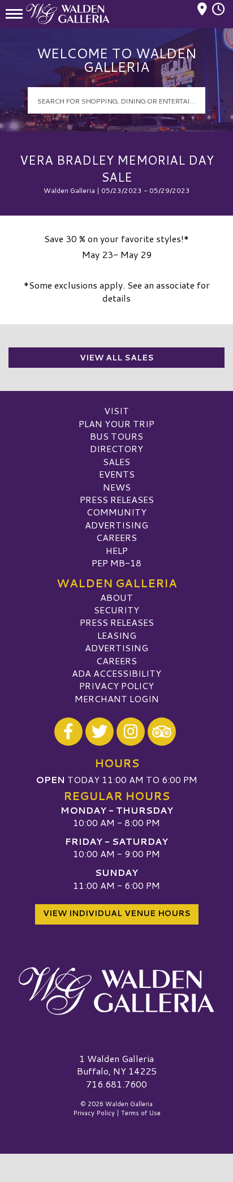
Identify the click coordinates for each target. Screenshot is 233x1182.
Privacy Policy (116, 685)
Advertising (116, 524)
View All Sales (117, 357)
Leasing (116, 635)
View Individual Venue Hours (117, 913)
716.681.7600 (116, 1084)
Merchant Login (117, 698)
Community (116, 511)
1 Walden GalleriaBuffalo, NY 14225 (117, 1064)
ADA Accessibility (116, 673)
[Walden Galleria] (116, 991)
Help (117, 550)
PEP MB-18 (116, 562)
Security (116, 609)
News (117, 486)
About (116, 597)
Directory (116, 448)
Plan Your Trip (116, 423)
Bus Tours (116, 435)
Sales (116, 461)
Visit (116, 410)
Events (117, 473)
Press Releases (117, 499)
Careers (116, 537)
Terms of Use (141, 1112)
